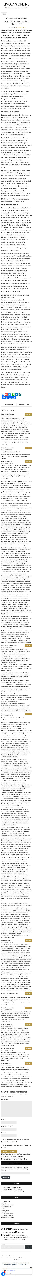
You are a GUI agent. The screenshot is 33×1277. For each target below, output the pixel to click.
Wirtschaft (23, 18)
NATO (25, 1235)
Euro (19, 1232)
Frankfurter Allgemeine (8, 1204)
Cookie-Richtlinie (17, 1270)
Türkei (9, 1239)
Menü (4, 14)
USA (14, 1239)
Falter (4, 1203)
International (16, 18)
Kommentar (5, 1099)
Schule (21, 1237)
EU (16, 1232)
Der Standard (6, 1201)
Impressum (27, 1257)
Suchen (3, 1244)
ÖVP (25, 1239)
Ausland (16, 1229)
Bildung (21, 1229)
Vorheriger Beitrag (9, 404)
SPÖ (27, 1237)
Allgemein (9, 18)
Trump (5, 1239)
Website (4, 1133)
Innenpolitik (6, 1235)
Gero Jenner (4, 940)
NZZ (4, 1208)
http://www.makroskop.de (8, 678)
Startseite (4, 1256)
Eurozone (22, 1232)
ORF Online (6, 1210)
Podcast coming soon (14, 1256)
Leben (14, 1257)
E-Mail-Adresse (6, 1126)
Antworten (28, 414)
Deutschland (4, 1232)
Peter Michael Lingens (9, 993)
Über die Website (6, 1257)
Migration (22, 1235)
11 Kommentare (20, 27)
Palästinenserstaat (5, 1237)
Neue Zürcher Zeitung (8, 1217)
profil (4, 1212)
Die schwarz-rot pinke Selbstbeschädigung (13, 1191)
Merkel (18, 1235)
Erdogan (13, 1232)
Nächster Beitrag (24, 404)
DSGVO (20, 1257)
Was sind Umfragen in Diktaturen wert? (12, 1189)
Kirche (12, 1235)
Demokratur (25, 1229)
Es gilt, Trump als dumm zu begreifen (12, 1187)
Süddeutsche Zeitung (8, 1213)
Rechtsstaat (16, 1237)
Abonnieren (6, 1177)
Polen (13, 1237)
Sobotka (24, 1237)
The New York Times (8, 1215)
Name (3, 1119)
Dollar (9, 1232)
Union (12, 1239)
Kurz (15, 1235)
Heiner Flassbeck (7, 1206)
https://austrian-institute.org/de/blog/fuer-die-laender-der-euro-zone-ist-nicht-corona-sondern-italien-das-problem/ (16, 456)
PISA (11, 1237)
